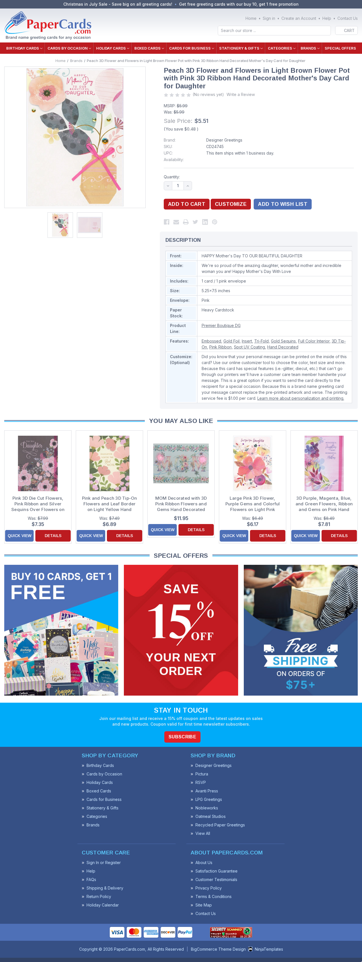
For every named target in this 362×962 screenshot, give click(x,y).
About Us (203, 862)
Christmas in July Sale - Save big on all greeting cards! (117, 4)
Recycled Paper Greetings (220, 824)
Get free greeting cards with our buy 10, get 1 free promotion (239, 4)
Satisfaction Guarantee (216, 871)
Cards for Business (190, 48)
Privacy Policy (208, 888)
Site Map (203, 905)
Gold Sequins (283, 341)
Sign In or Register (104, 862)
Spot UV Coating (249, 347)
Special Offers (340, 48)
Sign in (269, 18)
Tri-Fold (261, 341)
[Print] (186, 222)
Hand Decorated (282, 347)
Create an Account (298, 18)
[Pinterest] (214, 222)
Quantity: (172, 176)
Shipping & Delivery (105, 888)
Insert (247, 341)
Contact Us (347, 18)
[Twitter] (195, 222)
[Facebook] (166, 222)
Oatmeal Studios (210, 816)
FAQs (91, 879)
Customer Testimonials (216, 879)
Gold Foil (231, 341)
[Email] (176, 222)
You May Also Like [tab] (181, 420)
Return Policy (99, 896)
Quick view (19, 535)
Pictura (201, 773)
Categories (280, 48)
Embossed (211, 341)
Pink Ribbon (220, 347)
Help (326, 18)
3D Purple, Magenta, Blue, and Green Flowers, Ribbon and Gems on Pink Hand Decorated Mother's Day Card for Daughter (324, 503)
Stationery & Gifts (239, 48)
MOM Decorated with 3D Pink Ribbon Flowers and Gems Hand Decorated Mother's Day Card (181, 503)
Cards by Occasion (68, 48)
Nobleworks (206, 807)
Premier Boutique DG (221, 325)
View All (202, 833)
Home (251, 18)
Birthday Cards (22, 48)
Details (53, 535)
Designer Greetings (224, 140)
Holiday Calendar (103, 905)
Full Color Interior (313, 341)
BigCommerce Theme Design (218, 949)
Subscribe (182, 736)
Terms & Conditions (213, 896)
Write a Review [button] (241, 94)
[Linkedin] (205, 222)
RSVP (200, 782)
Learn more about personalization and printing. (300, 398)
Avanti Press (206, 790)
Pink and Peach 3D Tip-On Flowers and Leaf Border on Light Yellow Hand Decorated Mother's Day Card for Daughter (109, 503)
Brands (308, 48)
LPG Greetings (208, 799)
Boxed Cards (147, 48)
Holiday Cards (111, 48)
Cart (349, 30)
